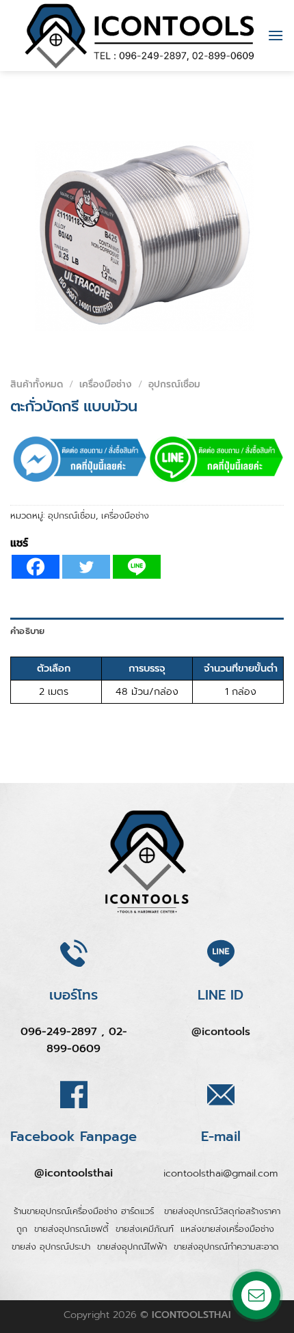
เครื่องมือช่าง (105, 384)
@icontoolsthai (73, 1173)
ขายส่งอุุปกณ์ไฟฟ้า (132, 1246)
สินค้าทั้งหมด (36, 384)
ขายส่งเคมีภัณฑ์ (145, 1228)
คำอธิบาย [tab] (27, 630)
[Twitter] (86, 567)
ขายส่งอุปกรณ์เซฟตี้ (71, 1228)
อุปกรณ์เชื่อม (174, 384)
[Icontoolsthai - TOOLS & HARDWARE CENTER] (140, 35)
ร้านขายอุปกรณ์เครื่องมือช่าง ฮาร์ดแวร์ (85, 1211)
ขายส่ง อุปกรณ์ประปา (51, 1246)
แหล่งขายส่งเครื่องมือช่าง (227, 1228)
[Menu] (275, 35)
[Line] (137, 567)
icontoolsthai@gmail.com (220, 1173)
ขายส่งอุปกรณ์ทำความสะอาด (226, 1246)
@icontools (220, 1031)
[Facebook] (35, 567)
